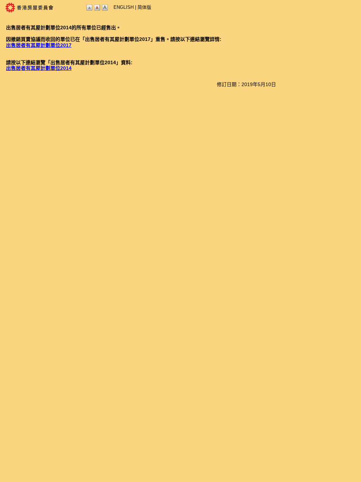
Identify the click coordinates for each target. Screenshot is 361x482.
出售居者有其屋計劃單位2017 (39, 45)
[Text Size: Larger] (105, 9)
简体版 (144, 7)
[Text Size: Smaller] (89, 9)
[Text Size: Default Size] (97, 9)
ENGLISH (124, 7)
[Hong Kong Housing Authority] (42, 12)
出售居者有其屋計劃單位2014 (39, 68)
